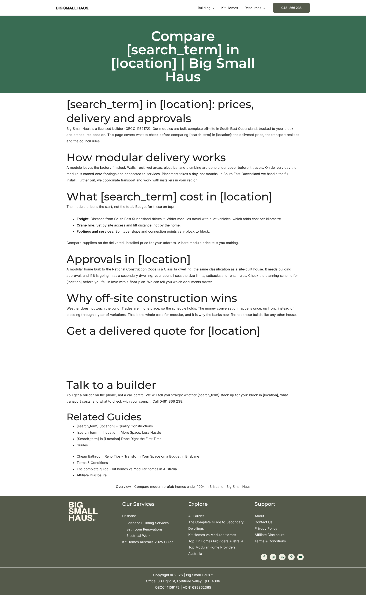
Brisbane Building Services (147, 523)
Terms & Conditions (270, 541)
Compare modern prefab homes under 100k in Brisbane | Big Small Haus (192, 486)
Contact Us (263, 522)
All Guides (196, 516)
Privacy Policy (266, 528)
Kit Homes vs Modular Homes (212, 535)
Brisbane (129, 516)
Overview (123, 486)
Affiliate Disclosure (269, 535)
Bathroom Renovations (144, 529)
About (259, 516)
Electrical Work (138, 535)
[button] (213, 7)
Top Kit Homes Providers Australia (215, 541)
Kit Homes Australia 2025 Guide (147, 542)
